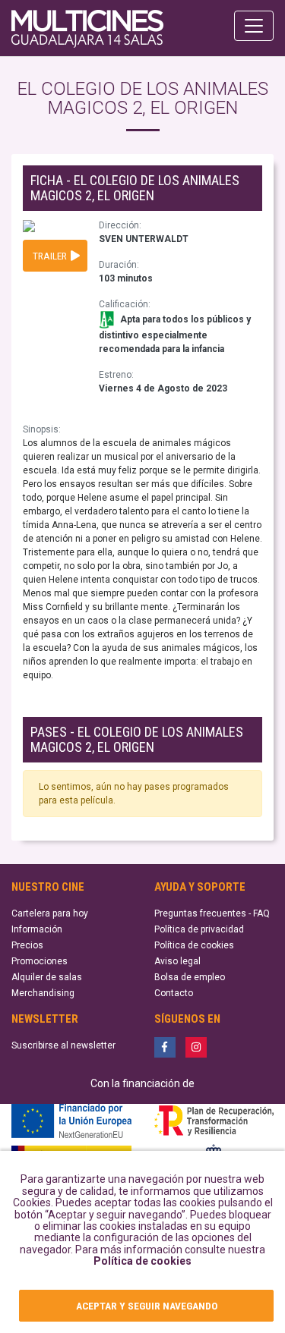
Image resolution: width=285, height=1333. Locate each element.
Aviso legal (177, 961)
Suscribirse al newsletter (63, 1045)
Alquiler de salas (46, 977)
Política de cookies (142, 1261)
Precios (27, 945)
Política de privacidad (199, 929)
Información (36, 929)
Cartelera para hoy (49, 913)
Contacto (173, 993)
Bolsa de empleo (189, 977)
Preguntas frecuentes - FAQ (212, 913)
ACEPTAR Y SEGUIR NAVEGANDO (146, 1306)
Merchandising (42, 993)
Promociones (39, 961)
